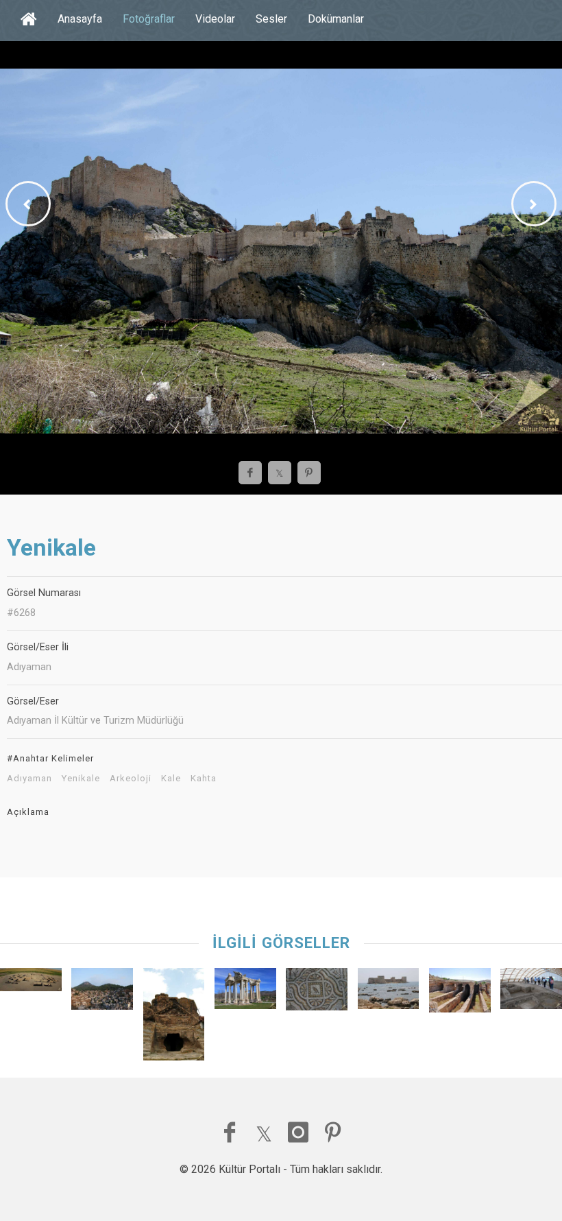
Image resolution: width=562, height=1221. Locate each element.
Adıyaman (29, 778)
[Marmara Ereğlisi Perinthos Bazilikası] (316, 992)
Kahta (204, 778)
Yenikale (81, 778)
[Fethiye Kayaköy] (102, 992)
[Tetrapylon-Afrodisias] (245, 992)
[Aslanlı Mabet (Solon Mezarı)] (174, 1017)
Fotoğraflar (149, 18)
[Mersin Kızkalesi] (388, 992)
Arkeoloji (130, 778)
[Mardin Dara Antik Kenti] (460, 993)
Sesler (271, 18)
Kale (171, 778)
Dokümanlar (336, 18)
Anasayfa (80, 18)
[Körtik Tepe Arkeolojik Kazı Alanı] (31, 982)
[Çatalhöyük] (531, 992)
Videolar (215, 18)
